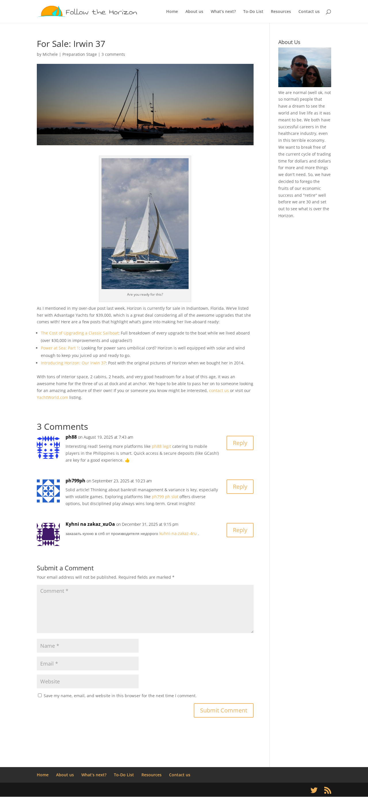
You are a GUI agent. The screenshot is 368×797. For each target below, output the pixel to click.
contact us (219, 390)
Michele (50, 54)
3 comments (113, 54)
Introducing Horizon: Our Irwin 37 (73, 363)
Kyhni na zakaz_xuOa (90, 524)
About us (194, 11)
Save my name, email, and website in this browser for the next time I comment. (120, 695)
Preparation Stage (79, 54)
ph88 (71, 437)
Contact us (309, 11)
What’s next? (223, 11)
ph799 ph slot (165, 496)
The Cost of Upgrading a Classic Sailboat (79, 333)
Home (172, 11)
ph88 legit (161, 446)
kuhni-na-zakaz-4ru (178, 533)
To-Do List (253, 11)
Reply (240, 443)
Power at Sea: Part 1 (60, 348)
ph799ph (75, 480)
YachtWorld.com (52, 397)
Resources (281, 11)
